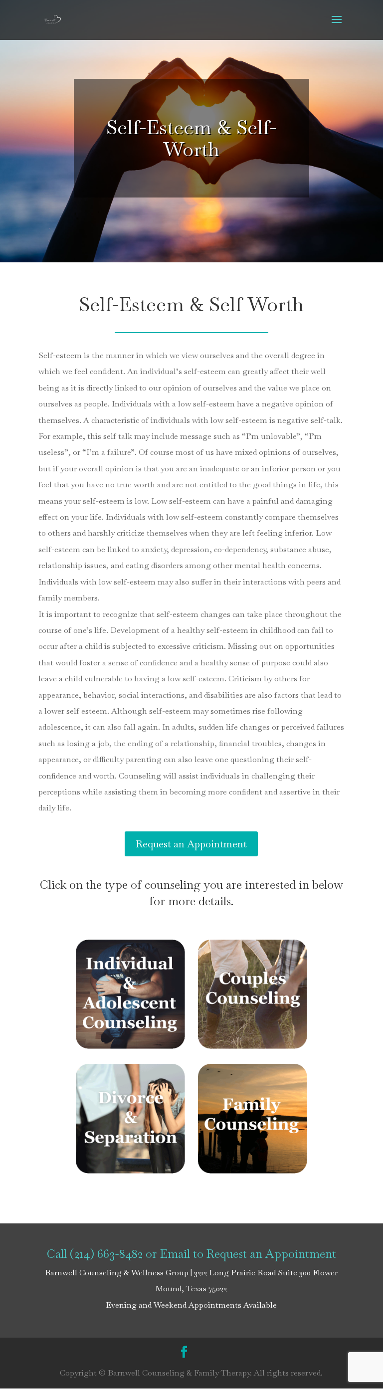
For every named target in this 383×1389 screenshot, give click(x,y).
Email (175, 1253)
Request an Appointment (191, 843)
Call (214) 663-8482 (95, 1253)
